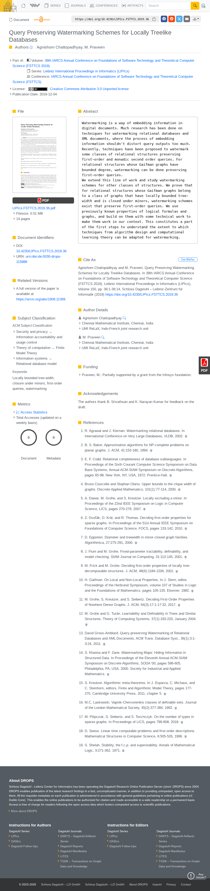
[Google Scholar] (186, 436)
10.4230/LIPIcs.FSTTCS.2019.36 (41, 251)
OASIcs (16, 841)
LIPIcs (15, 836)
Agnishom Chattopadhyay (59, 47)
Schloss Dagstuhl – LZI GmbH (60, 884)
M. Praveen (94, 47)
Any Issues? (201, 876)
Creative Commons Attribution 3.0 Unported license (89, 89)
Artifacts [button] (135, 5)
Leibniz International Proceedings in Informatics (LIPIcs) (86, 71)
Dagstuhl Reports (71, 846)
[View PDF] (39, 155)
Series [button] (54, 5)
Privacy (171, 884)
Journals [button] (78, 5)
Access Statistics (33, 412)
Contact (186, 884)
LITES (64, 856)
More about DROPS (24, 811)
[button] (35, 6)
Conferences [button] (106, 5)
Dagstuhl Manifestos (73, 851)
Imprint (157, 884)
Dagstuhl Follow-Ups (24, 846)
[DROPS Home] (24, 6)
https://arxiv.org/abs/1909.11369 (40, 299)
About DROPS (138, 884)
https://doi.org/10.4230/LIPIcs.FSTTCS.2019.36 (141, 294)
